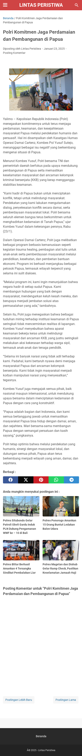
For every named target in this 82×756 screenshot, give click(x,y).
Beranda (41, 736)
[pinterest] (41, 479)
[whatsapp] (56, 479)
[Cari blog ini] (76, 5)
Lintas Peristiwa (41, 5)
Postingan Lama (66, 699)
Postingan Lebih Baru (18, 699)
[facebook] (10, 479)
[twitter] (25, 479)
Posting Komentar (14, 52)
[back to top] (74, 747)
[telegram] (71, 479)
